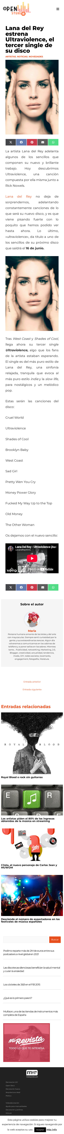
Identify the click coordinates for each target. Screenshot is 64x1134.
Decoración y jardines (14, 1110)
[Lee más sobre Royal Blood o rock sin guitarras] (32, 743)
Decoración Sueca (13, 1089)
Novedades (36, 56)
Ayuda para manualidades (16, 1106)
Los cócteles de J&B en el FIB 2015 (21, 984)
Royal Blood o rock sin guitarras (22, 777)
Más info (52, 1129)
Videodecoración (12, 1103)
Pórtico (8, 1096)
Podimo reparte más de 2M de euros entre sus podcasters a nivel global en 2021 (28, 952)
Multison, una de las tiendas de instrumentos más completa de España (30, 1013)
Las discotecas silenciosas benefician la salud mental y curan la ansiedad (31, 969)
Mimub (9, 1113)
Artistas (10, 56)
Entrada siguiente (32, 689)
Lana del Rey (18, 196)
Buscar (55, 939)
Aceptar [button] (40, 1129)
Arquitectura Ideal (13, 1092)
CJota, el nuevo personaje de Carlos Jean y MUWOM (29, 866)
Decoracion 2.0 (12, 1082)
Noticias (22, 56)
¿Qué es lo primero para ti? (17, 998)
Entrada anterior (32, 681)
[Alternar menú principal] (58, 9)
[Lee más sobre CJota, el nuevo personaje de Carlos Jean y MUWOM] (32, 845)
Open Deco (10, 1086)
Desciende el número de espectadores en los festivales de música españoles (30, 920)
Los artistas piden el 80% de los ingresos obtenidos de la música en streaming (28, 820)
